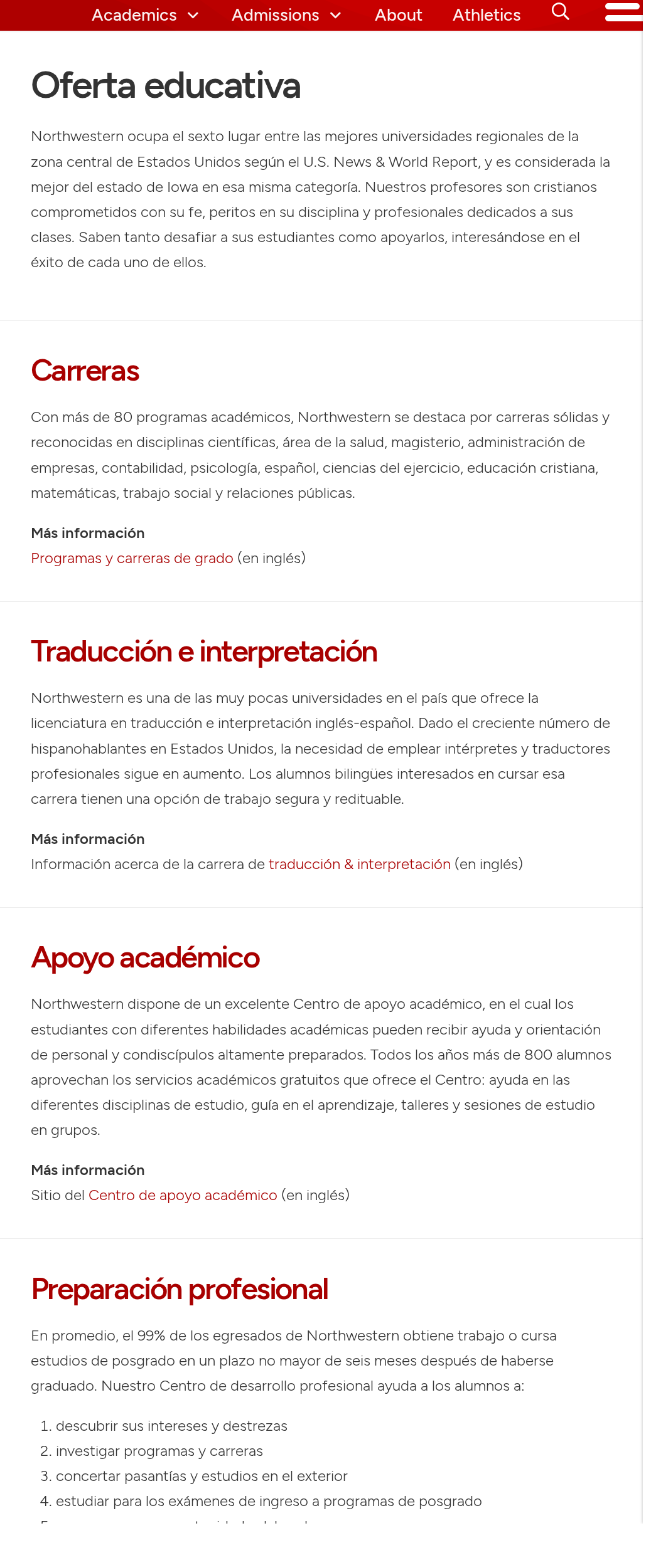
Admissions (276, 15)
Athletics (487, 15)
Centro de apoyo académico (183, 1195)
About (398, 15)
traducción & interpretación (360, 864)
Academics (134, 15)
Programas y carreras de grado (132, 558)
